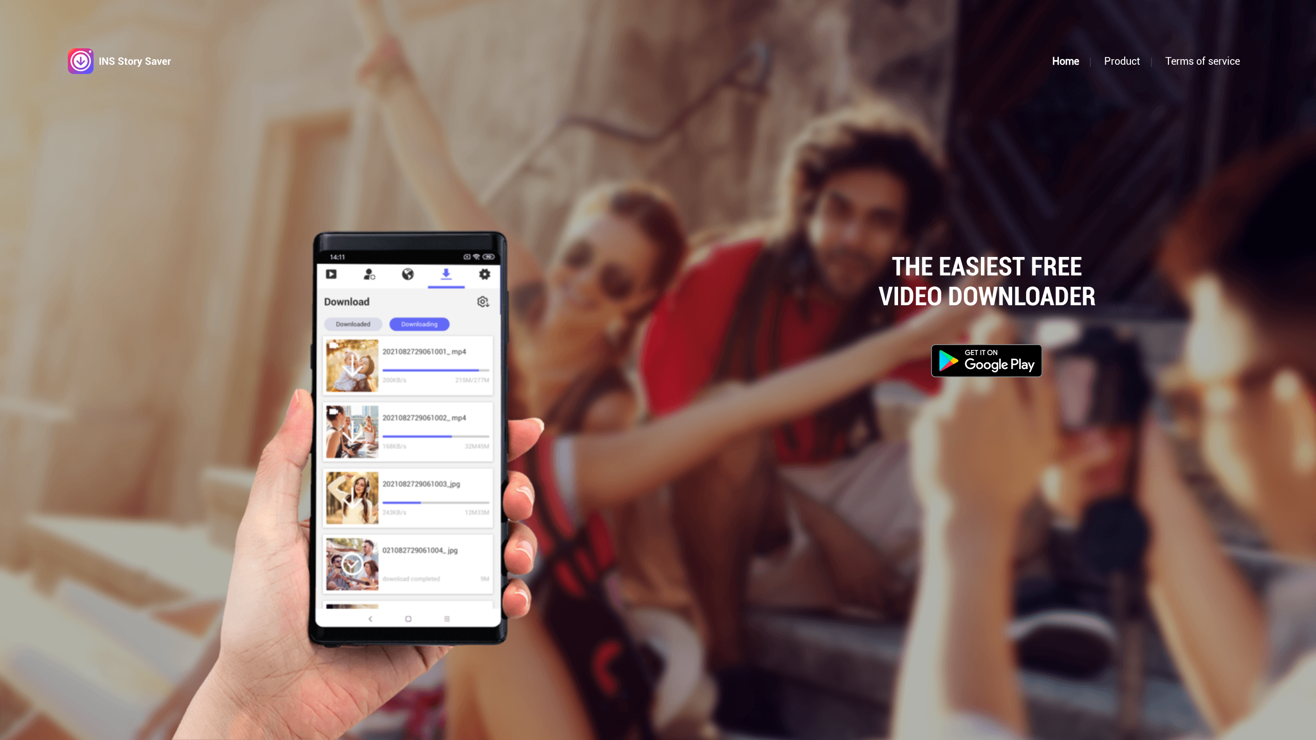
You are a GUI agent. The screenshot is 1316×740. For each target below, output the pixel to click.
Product (1122, 61)
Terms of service (1202, 61)
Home (1065, 61)
